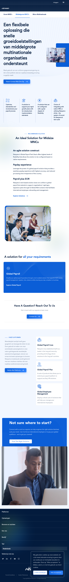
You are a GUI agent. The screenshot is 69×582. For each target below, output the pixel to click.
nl (63, 2)
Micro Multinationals (39, 14)
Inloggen (55, 2)
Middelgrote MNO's (22, 14)
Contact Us (32, 316)
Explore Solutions (19, 196)
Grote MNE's (8, 14)
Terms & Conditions (10, 575)
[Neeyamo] (5, 8)
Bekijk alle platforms (14, 370)
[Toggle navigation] (66, 8)
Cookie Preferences (23, 575)
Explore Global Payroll (13, 285)
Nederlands (7, 549)
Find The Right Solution (20, 441)
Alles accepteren (56, 572)
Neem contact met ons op (15, 81)
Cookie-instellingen (40, 572)
